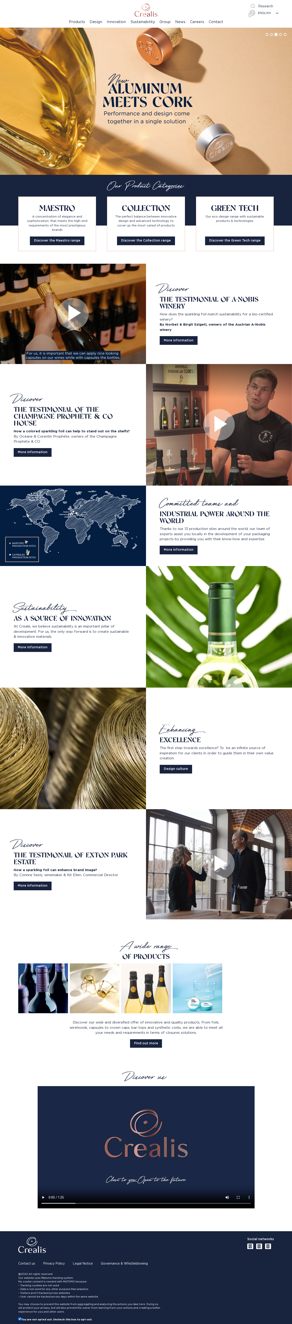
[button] (267, 34)
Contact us (26, 1263)
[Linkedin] (259, 1246)
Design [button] (96, 22)
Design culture (176, 769)
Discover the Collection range (146, 240)
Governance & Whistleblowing (124, 1263)
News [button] (180, 22)
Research (265, 6)
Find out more (146, 1043)
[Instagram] (268, 1246)
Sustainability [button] (142, 22)
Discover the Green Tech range (235, 240)
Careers (197, 22)
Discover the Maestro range (57, 240)
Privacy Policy (54, 1263)
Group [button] (165, 22)
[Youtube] (250, 1246)
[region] (146, 101)
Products (77, 22)
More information (178, 340)
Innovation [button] (116, 22)
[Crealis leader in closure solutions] (146, 10)
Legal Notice (83, 1263)
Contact (216, 22)
